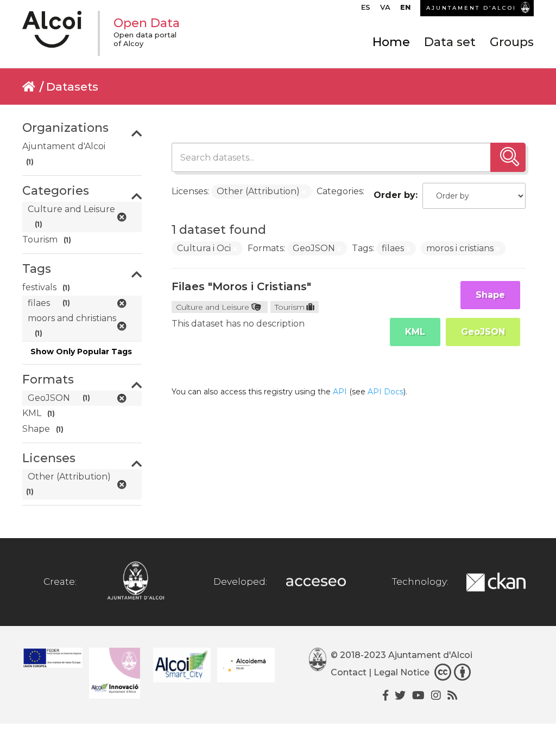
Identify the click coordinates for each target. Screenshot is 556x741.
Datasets (72, 86)
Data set (450, 42)
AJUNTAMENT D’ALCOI (471, 7)
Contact (349, 672)
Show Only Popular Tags (81, 351)
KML (415, 332)
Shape (490, 295)
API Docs (385, 392)
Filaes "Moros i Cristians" (241, 286)
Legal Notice (401, 672)
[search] (508, 157)
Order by (394, 195)
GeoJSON (483, 332)
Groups (512, 42)
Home (391, 42)
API (340, 392)
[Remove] (304, 192)
